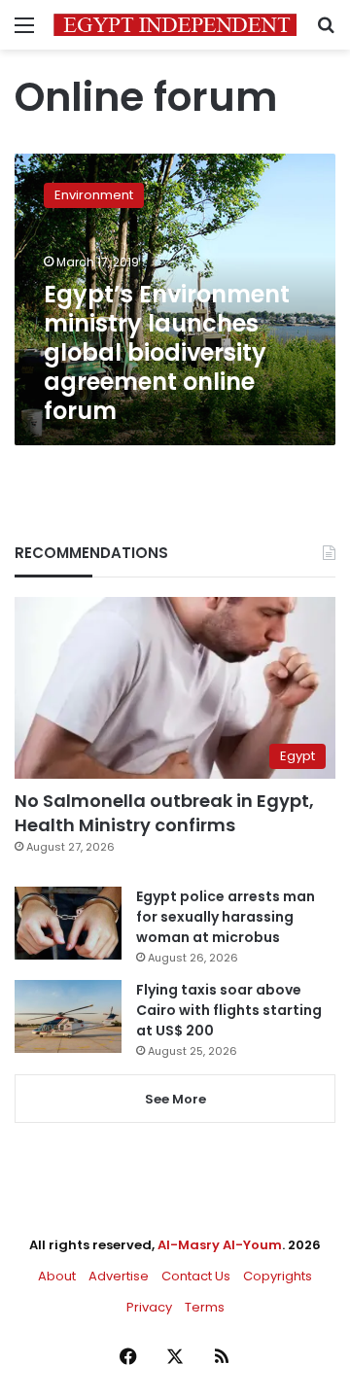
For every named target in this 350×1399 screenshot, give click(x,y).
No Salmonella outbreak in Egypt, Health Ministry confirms (164, 812)
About (57, 1276)
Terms (205, 1307)
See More (175, 1099)
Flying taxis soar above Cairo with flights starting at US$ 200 (229, 1010)
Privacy (149, 1307)
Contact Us (195, 1276)
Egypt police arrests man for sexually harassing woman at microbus (225, 917)
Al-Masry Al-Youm (220, 1245)
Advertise (118, 1276)
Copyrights (277, 1276)
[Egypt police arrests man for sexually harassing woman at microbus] (68, 923)
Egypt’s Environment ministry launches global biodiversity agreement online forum (167, 352)
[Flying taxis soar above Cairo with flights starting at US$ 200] (68, 1016)
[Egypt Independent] (175, 25)
